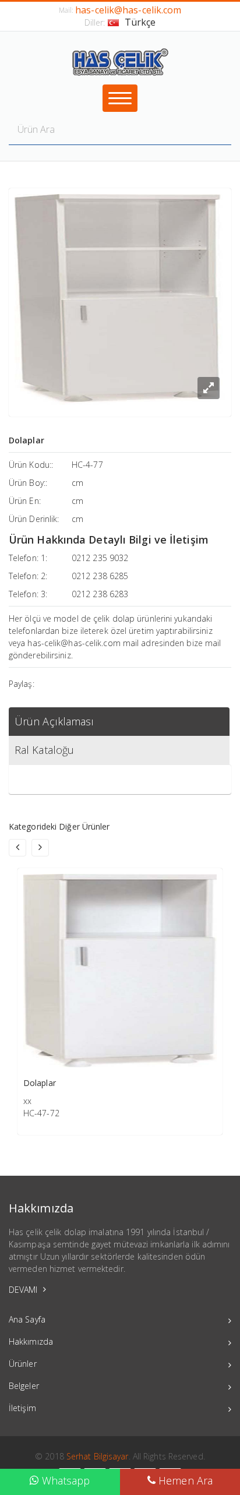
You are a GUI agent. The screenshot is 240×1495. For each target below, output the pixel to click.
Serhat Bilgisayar (97, 1456)
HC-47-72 (41, 1113)
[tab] (119, 721)
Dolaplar (39, 1082)
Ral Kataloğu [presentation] (44, 750)
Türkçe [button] (140, 22)
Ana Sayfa (27, 1319)
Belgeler (24, 1385)
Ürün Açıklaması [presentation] (54, 721)
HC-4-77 (87, 464)
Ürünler (23, 1363)
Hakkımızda (31, 1341)
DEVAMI (24, 1289)
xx (27, 1100)
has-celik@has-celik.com (128, 9)
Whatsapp (64, 1480)
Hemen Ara (184, 1480)
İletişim (22, 1407)
